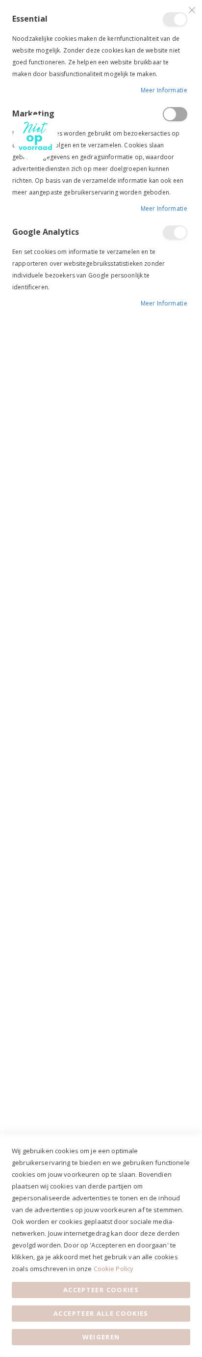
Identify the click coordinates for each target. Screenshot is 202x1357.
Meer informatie (164, 90)
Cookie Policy (114, 1268)
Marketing (175, 114)
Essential (175, 19)
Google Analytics (175, 232)
